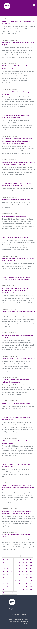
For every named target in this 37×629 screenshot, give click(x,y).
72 (27, 580)
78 (19, 584)
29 (15, 565)
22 (19, 562)
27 (7, 565)
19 (7, 562)
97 (31, 590)
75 (7, 584)
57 (31, 574)
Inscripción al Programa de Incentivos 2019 (16, 199)
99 (7, 593)
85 (15, 587)
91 (7, 590)
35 (7, 568)
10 (4, 559)
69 (15, 580)
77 (15, 584)
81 (31, 584)
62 (19, 577)
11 (7, 559)
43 (7, 571)
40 (27, 568)
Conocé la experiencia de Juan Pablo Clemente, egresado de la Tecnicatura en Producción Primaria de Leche (18, 487)
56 (27, 574)
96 (27, 590)
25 (31, 562)
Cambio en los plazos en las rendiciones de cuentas (18, 358)
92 (11, 590)
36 (11, 568)
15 (23, 559)
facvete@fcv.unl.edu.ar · (15, 619)
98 (4, 593)
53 (15, 574)
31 (23, 565)
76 (11, 584)
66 (4, 580)
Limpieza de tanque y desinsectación (14, 216)
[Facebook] (9, 609)
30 (19, 565)
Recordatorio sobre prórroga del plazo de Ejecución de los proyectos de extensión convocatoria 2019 (15, 290)
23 (23, 562)
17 (31, 559)
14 (19, 559)
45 (15, 571)
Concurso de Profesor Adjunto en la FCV (15, 237)
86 (19, 587)
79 (23, 584)
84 (11, 587)
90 (4, 590)
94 (19, 590)
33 (31, 565)
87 (23, 587)
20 (11, 562)
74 (4, 584)
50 (4, 574)
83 (7, 587)
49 (31, 571)
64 (27, 577)
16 (27, 559)
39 (23, 568)
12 (11, 559)
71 (23, 580)
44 (11, 571)
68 (11, 580)
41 (31, 568)
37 (15, 568)
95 (23, 590)
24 (27, 562)
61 (15, 577)
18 (4, 562)
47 (23, 571)
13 (15, 559)
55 (23, 574)
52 (11, 574)
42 (4, 571)
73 (31, 580)
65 (31, 577)
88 (27, 587)
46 (19, 571)
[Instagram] (12, 609)
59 (7, 577)
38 (19, 568)
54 (19, 574)
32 (27, 565)
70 (19, 580)
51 (7, 574)
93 (15, 590)
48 (27, 571)
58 (4, 577)
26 (4, 565)
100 (12, 593)
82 (4, 587)
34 (4, 568)
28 (11, 565)
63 (23, 577)
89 (31, 587)
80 (27, 584)
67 (7, 580)
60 (11, 577)
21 (15, 562)
